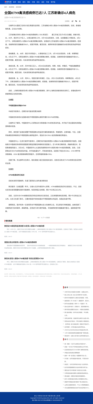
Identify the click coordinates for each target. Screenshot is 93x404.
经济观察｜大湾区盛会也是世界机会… (75, 327)
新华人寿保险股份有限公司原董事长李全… (76, 379)
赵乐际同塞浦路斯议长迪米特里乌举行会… (76, 367)
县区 (42, 2)
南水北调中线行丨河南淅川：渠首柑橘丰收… (77, 306)
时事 (33, 2)
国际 (28, 2)
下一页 (45, 217)
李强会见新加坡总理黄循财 (72, 353)
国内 (24, 2)
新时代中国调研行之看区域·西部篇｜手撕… (76, 298)
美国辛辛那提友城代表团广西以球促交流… (76, 382)
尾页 (48, 217)
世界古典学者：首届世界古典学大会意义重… (77, 318)
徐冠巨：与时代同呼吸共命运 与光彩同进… (76, 364)
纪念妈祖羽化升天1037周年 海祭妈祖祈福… (76, 350)
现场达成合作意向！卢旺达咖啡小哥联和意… (77, 321)
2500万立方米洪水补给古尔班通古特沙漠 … (76, 330)
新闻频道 (11, 7)
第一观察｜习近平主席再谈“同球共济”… (75, 344)
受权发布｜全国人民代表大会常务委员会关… (77, 336)
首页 (14, 2)
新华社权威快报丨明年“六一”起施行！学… (76, 303)
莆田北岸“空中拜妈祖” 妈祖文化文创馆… (75, 370)
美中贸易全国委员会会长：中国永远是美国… (77, 309)
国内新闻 (18, 7)
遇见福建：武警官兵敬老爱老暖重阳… (75, 376)
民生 (38, 2)
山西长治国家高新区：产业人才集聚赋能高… (77, 385)
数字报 (53, 2)
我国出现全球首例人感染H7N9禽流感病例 (20, 242)
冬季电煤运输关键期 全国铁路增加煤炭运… (76, 373)
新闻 (19, 2)
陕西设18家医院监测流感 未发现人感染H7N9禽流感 (24, 226)
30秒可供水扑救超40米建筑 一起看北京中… (76, 292)
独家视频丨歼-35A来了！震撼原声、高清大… (77, 301)
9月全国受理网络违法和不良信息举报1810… (76, 388)
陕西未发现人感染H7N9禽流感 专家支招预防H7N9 (24, 258)
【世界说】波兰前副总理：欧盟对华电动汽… (77, 324)
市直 (47, 2)
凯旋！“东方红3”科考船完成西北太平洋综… (76, 347)
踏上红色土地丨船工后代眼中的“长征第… (76, 295)
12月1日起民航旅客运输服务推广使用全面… (76, 333)
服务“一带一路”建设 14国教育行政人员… (75, 355)
